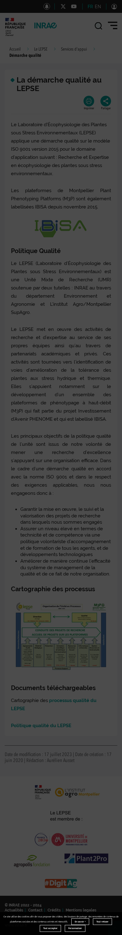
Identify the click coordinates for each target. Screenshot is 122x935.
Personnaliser (75, 928)
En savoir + (80, 921)
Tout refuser (102, 921)
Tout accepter (50, 928)
